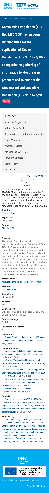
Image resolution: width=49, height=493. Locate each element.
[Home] (21, 4)
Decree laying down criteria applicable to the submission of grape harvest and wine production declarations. (23, 382)
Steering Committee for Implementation (24, 134)
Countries (13, 18)
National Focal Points (14, 128)
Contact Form (11, 163)
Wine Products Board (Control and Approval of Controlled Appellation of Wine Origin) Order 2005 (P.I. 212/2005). (23, 372)
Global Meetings (12, 140)
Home (4, 18)
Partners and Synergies (16, 152)
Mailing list (9, 169)
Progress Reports (13, 146)
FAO (37, 176)
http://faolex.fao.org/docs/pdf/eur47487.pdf (21, 282)
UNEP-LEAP (10, 116)
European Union (26, 18)
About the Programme (15, 122)
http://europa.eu (9, 289)
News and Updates (13, 157)
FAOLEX (43, 176)
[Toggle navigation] (7, 12)
